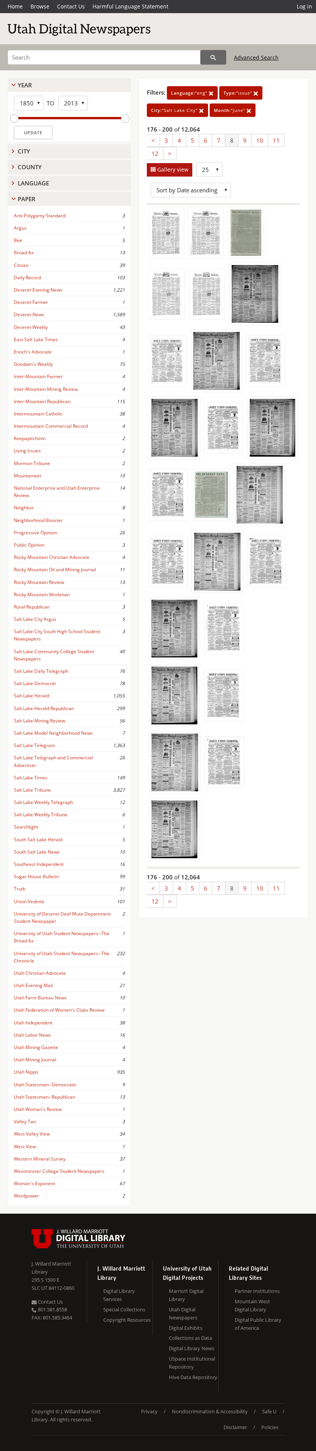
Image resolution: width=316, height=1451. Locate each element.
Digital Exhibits (185, 1327)
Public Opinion (29, 545)
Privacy (149, 1411)
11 (276, 140)
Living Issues (27, 450)
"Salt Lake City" (175, 110)
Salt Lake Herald (31, 695)
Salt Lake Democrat (35, 683)
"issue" (239, 93)
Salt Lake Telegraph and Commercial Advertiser (53, 761)
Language (33, 183)
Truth (19, 889)
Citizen (21, 265)
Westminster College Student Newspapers (59, 1171)
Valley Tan (25, 1121)
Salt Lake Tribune (32, 790)
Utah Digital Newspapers (183, 1313)
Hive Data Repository (193, 1377)
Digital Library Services (119, 1295)
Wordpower (26, 1195)
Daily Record (27, 277)
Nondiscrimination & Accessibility (210, 1411)
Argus (20, 228)
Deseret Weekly (31, 327)
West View (25, 1146)
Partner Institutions (257, 1291)
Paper (26, 199)
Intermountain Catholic (38, 413)
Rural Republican (32, 607)
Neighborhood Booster (38, 520)
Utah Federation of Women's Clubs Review (59, 1010)
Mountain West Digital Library (252, 1305)
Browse (39, 6)
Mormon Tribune (32, 463)
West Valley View (32, 1134)
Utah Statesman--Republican (44, 1097)
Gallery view (172, 169)
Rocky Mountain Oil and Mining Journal (55, 569)
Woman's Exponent (34, 1183)
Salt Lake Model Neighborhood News (53, 733)
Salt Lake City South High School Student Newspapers (57, 635)
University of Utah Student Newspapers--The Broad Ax (61, 937)
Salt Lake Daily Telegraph (41, 671)
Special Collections (124, 1309)
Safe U (269, 1411)
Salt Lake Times (30, 777)
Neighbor (24, 507)
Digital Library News (191, 1348)
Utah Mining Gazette (36, 1047)
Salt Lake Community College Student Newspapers (54, 655)
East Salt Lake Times (36, 339)
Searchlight (26, 827)
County (30, 167)
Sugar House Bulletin (36, 876)
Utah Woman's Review (38, 1109)
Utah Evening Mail (33, 985)
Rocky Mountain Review (39, 582)
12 (154, 153)
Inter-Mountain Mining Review (46, 389)
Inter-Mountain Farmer (38, 376)
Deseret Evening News (38, 290)
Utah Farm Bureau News (40, 997)
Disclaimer (235, 1427)
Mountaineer (28, 475)
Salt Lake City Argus (35, 619)
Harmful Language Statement (130, 6)
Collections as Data (190, 1337)
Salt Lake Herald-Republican (44, 708)
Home (15, 6)
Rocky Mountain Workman (42, 594)
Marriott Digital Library (186, 1295)
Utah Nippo (26, 1072)
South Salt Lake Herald (38, 839)
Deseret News (29, 314)
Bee (18, 240)
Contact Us (71, 6)
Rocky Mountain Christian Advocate (51, 557)
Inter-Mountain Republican (42, 401)
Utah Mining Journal (35, 1059)
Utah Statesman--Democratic (45, 1084)
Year (25, 85)
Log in (304, 6)
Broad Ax (24, 252)
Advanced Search (256, 57)
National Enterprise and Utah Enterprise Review (57, 492)
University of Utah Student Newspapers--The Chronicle (61, 957)
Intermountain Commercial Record (51, 426)
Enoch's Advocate (33, 352)
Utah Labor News (32, 1035)
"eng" (190, 93)
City (24, 151)
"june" (230, 110)
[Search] (213, 57)
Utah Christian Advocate (40, 973)
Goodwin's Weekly (33, 364)
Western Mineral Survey (40, 1159)
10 (259, 140)
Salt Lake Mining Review (39, 720)
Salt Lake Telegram (34, 745)
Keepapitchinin (29, 438)
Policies (269, 1427)
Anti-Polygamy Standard (40, 215)
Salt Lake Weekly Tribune (40, 814)
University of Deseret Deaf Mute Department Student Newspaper (62, 917)
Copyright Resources (127, 1319)
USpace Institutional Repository (192, 1362)
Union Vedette (29, 901)
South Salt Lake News (37, 852)
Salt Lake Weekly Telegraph (43, 802)
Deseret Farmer (31, 302)
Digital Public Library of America (258, 1323)
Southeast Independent (39, 864)
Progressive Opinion (35, 532)
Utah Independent (33, 1022)
